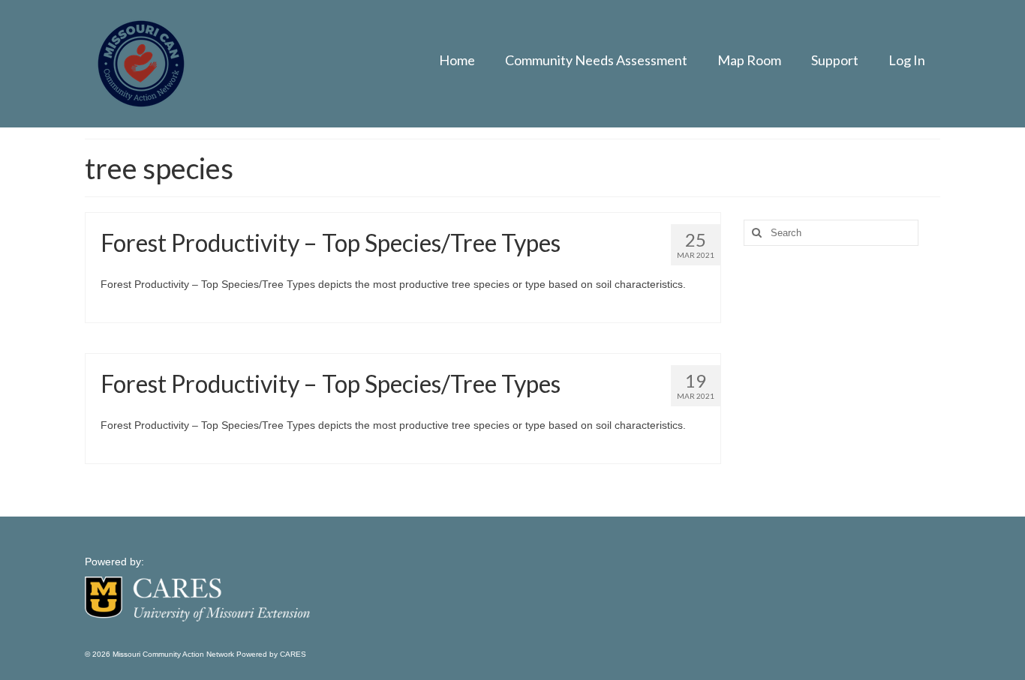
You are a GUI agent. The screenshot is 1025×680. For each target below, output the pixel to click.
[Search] (755, 233)
